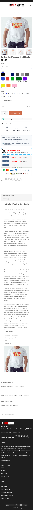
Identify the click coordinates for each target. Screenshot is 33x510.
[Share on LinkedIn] (20, 179)
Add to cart (15, 113)
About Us (3, 470)
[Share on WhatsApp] (6, 179)
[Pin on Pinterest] (17, 179)
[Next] (29, 32)
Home (10, 11)
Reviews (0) (5, 199)
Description (6, 192)
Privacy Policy (5, 476)
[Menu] (2, 5)
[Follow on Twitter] (22, 436)
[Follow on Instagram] (19, 436)
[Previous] (3, 32)
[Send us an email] (24, 436)
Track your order (5, 489)
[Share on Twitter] (11, 179)
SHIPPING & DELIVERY (8, 195)
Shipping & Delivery (6, 492)
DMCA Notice (5, 498)
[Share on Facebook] (9, 179)
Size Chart (4, 473)
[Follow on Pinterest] (27, 436)
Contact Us (4, 486)
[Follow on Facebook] (16, 436)
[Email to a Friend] (14, 179)
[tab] (16, 192)
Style (2, 63)
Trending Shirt (19, 11)
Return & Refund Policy (7, 495)
